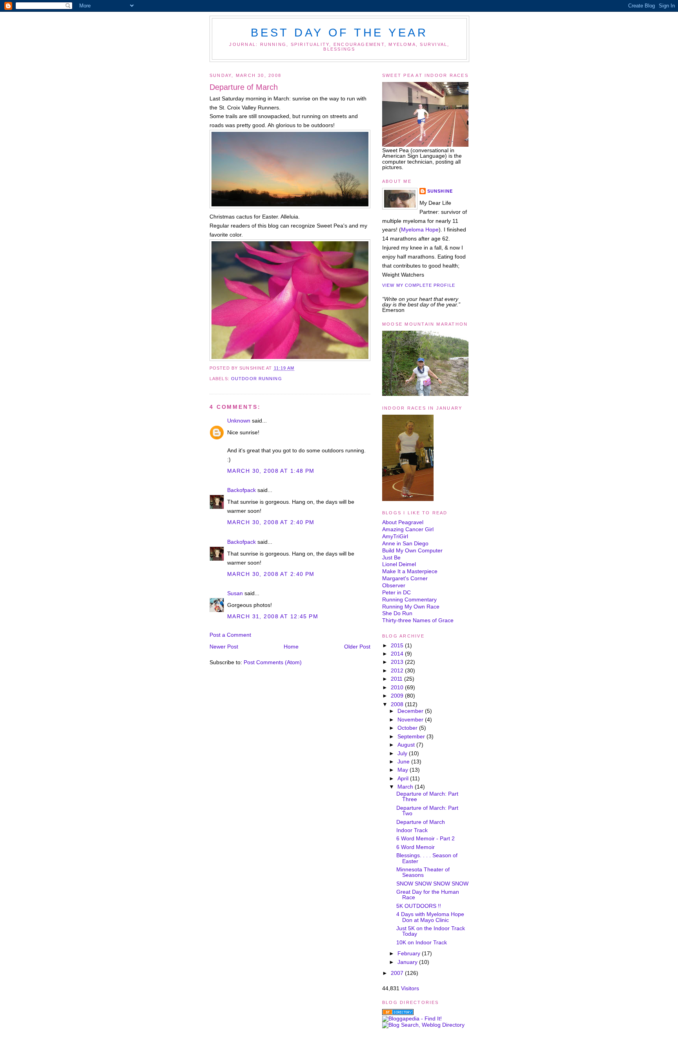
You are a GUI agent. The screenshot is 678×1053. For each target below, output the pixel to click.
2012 (398, 670)
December (411, 711)
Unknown (238, 420)
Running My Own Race (410, 606)
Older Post (357, 646)
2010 (398, 687)
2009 (398, 695)
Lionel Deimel (399, 564)
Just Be (391, 557)
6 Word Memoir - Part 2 (425, 838)
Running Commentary (409, 599)
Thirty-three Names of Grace (418, 620)
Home (291, 646)
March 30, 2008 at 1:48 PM (271, 471)
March (406, 786)
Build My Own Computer (412, 550)
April (403, 778)
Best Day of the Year (339, 32)
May (403, 770)
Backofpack (241, 490)
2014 (398, 653)
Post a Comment (230, 635)
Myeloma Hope (420, 229)
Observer (393, 585)
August (406, 744)
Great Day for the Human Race (427, 894)
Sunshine (440, 191)
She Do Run (397, 613)
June (404, 761)
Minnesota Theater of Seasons (423, 872)
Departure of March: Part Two (427, 810)
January (408, 962)
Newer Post (224, 646)
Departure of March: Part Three (427, 796)
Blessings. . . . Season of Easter (426, 858)
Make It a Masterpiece (409, 571)
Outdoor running (256, 378)
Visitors (410, 988)
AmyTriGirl (395, 536)
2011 (397, 679)
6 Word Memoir (415, 847)
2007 (398, 973)
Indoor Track (412, 830)
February (409, 953)
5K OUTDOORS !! (418, 906)
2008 (398, 704)
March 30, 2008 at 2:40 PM (271, 522)
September (411, 736)
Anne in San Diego (405, 543)
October (408, 728)
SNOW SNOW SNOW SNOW (432, 883)
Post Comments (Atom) (273, 662)
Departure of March (244, 87)
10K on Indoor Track (421, 942)
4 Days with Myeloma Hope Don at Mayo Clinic (430, 917)
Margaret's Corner (405, 578)
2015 (398, 645)
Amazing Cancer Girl (408, 529)
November (411, 719)
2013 (398, 662)
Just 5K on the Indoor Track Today (430, 931)
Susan (235, 593)
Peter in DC (396, 592)
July (403, 753)
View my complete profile (418, 285)
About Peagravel (402, 522)
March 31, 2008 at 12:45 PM (272, 616)
